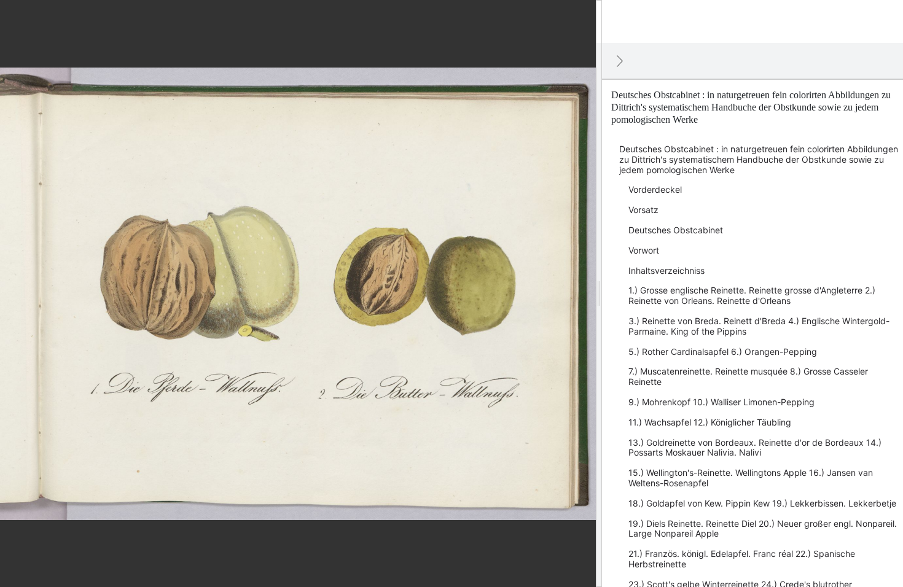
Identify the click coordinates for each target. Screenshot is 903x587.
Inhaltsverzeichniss (666, 270)
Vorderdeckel (655, 189)
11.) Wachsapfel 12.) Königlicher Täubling (709, 422)
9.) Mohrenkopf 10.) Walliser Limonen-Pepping (721, 402)
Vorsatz (643, 209)
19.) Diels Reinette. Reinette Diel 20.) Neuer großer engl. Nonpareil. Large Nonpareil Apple (762, 528)
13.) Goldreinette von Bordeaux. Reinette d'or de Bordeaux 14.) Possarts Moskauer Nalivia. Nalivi (755, 447)
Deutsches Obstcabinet (675, 230)
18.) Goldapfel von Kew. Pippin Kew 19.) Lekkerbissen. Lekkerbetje (762, 503)
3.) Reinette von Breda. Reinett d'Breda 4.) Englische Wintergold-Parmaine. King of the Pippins (758, 326)
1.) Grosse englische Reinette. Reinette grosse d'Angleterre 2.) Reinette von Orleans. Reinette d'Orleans (751, 295)
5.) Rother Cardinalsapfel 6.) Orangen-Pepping (722, 351)
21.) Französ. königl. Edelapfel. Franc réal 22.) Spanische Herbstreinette (741, 558)
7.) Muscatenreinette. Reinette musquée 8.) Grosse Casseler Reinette (748, 376)
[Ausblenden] (619, 60)
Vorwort (643, 250)
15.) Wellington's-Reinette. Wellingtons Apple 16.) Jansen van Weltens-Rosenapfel (750, 477)
